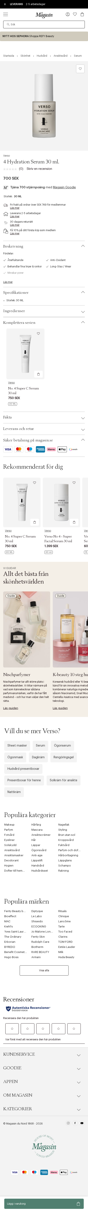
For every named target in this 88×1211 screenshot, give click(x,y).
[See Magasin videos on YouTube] (82, 1123)
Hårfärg (36, 824)
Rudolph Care (40, 941)
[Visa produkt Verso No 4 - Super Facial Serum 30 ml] (61, 502)
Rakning (63, 870)
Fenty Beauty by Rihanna (20, 911)
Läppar (35, 845)
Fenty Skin (38, 936)
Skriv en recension (39, 168)
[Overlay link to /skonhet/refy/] (44, 36)
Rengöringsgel (64, 757)
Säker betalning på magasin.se (28, 440)
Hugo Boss (11, 957)
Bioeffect (10, 916)
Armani (36, 957)
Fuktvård (63, 845)
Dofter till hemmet (15, 870)
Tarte (61, 926)
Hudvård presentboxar (23, 768)
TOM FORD (65, 941)
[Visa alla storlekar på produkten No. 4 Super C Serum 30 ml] (12, 404)
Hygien (8, 865)
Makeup (9, 824)
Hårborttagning (68, 855)
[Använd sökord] (8, 24)
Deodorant (11, 860)
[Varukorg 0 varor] (82, 14)
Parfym (8, 829)
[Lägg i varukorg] (38, 374)
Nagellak (63, 824)
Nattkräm (14, 792)
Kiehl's (8, 926)
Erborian (9, 941)
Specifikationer (16, 293)
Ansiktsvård (12, 850)
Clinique (63, 916)
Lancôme (64, 921)
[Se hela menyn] (5, 14)
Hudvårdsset (39, 870)
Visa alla (44, 970)
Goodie (12, 1068)
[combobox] (44, 24)
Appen (10, 1082)
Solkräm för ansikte (63, 780)
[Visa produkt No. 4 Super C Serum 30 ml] (25, 354)
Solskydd (10, 845)
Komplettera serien (19, 323)
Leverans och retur (18, 429)
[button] (67, 14)
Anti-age (37, 855)
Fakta (7, 417)
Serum (40, 745)
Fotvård (9, 834)
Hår (33, 840)
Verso (6, 155)
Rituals (62, 911)
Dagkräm (38, 757)
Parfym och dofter (70, 850)
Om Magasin (17, 1095)
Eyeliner (9, 840)
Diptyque (37, 911)
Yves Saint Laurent (16, 931)
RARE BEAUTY (40, 952)
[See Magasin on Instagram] (68, 1123)
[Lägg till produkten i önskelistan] (80, 69)
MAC (7, 921)
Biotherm (37, 947)
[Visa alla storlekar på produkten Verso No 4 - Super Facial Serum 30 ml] (48, 552)
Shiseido (37, 921)
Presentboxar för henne (24, 780)
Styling (62, 829)
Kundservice (19, 1054)
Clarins (62, 936)
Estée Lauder (66, 947)
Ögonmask (15, 757)
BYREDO (9, 947)
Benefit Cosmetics (16, 952)
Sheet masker (17, 745)
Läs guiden (10, 708)
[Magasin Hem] (44, 15)
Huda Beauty (66, 957)
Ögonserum (62, 745)
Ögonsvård (38, 850)
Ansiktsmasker (13, 855)
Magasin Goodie (64, 187)
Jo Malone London (43, 931)
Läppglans (65, 860)
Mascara (37, 829)
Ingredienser (14, 311)
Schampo (64, 865)
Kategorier (17, 1109)
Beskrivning (13, 246)
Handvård (37, 865)
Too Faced (65, 931)
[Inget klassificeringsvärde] (11, 169)
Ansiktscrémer (41, 834)
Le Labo (36, 916)
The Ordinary (12, 936)
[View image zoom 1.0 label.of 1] (44, 106)
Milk (60, 952)
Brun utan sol (66, 834)
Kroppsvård (66, 840)
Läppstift (37, 860)
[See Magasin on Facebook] (75, 1123)
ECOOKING (38, 926)
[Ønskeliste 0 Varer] (75, 14)
